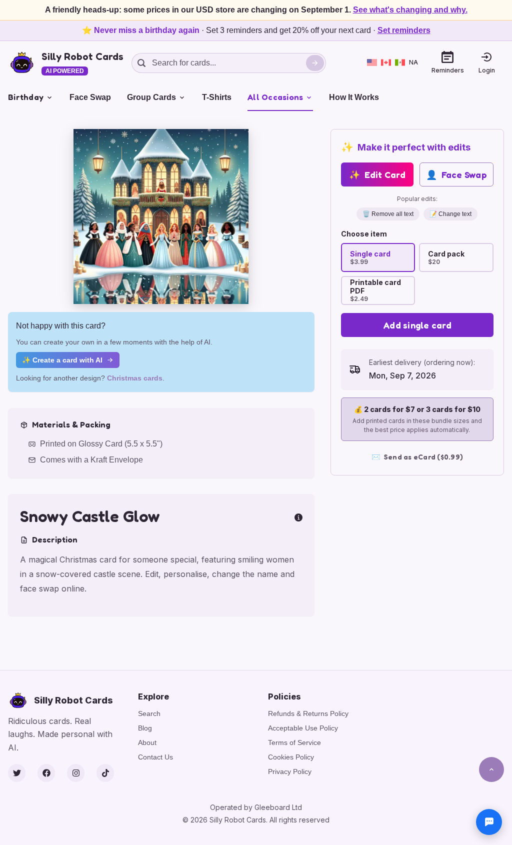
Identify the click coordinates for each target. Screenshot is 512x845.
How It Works (354, 97)
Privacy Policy (290, 772)
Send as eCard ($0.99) (418, 456)
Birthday (26, 97)
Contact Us (155, 757)
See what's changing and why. (410, 10)
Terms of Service (294, 742)
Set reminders (404, 30)
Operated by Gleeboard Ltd (256, 807)
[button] (161, 216)
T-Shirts (217, 97)
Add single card (417, 325)
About (147, 742)
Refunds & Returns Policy (308, 714)
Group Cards (151, 97)
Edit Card (377, 174)
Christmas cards (134, 378)
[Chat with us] (489, 822)
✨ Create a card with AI (62, 360)
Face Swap (90, 97)
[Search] (315, 63)
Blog (145, 728)
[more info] (298, 516)
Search (149, 714)
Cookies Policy (291, 757)
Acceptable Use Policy (303, 728)
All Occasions (275, 97)
